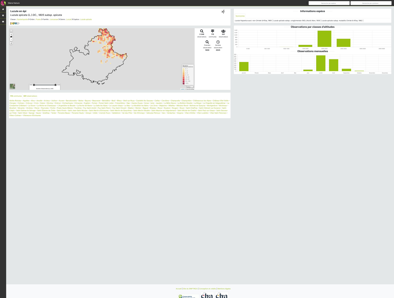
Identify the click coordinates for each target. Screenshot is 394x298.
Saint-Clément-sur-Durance (209, 108)
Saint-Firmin (61, 110)
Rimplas (153, 108)
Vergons (180, 113)
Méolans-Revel (182, 105)
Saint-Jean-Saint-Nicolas (77, 110)
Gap (128, 103)
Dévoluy (50, 103)
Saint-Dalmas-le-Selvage (26, 110)
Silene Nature (13, 3)
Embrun (58, 103)
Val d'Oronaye (139, 113)
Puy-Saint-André (89, 108)
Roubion (167, 108)
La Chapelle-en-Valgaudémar (214, 103)
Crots (36, 103)
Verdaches (171, 113)
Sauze (38, 113)
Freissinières (120, 103)
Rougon (175, 108)
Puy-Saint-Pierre (104, 108)
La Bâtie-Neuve (170, 103)
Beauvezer (96, 101)
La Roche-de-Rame (84, 105)
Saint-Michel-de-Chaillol (187, 110)
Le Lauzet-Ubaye (116, 105)
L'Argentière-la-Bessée (66, 105)
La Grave (31, 105)
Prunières (78, 108)
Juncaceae (54, 19)
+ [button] (11, 34)
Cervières (165, 101)
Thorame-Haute (78, 113)
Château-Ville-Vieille (220, 101)
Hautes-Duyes (137, 103)
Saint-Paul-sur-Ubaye (206, 110)
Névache (21, 108)
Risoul (160, 108)
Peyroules (45, 108)
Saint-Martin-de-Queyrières (121, 110)
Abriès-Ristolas (15, 101)
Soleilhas (46, 113)
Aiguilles (26, 101)
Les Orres (154, 105)
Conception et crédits (207, 289)
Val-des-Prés (127, 113)
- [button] (11, 40)
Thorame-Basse (64, 113)
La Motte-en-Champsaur (46, 105)
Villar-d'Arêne (190, 113)
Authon (54, 101)
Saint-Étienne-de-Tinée (46, 110)
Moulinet (12, 108)
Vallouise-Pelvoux (153, 113)
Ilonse (146, 103)
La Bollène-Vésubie (185, 103)
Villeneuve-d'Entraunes (32, 115)
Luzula (68, 19)
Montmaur (223, 105)
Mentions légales (224, 289)
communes (16, 96)
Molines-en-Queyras (197, 105)
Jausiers (159, 103)
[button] (11, 37)
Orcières (29, 108)
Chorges (12, 103)
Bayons (88, 101)
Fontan (94, 103)
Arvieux (47, 101)
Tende (53, 113)
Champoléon (186, 101)
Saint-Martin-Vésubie (141, 110)
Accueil (179, 289)
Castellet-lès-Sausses (144, 101)
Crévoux (29, 103)
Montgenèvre (212, 105)
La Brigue (197, 103)
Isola (152, 103)
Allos (33, 101)
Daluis (42, 103)
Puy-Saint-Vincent (119, 108)
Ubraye (88, 113)
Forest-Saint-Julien (106, 103)
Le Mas (127, 105)
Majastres (163, 105)
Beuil (113, 101)
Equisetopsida (22, 19)
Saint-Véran (22, 113)
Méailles (172, 105)
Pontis (52, 108)
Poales (38, 19)
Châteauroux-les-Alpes (202, 101)
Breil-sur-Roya (128, 101)
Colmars (21, 103)
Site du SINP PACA (190, 289)
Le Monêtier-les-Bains (140, 105)
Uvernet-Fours (104, 113)
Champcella (175, 101)
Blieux (119, 101)
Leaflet (182, 89)
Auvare (61, 101)
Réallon (131, 108)
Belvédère (106, 101)
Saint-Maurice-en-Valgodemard (163, 110)
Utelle (95, 113)
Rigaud (145, 108)
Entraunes (78, 103)
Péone (36, 108)
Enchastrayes (67, 103)
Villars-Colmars (15, 115)
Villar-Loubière (202, 113)
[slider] (34, 85)
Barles (80, 101)
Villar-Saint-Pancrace (218, 113)
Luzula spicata (86, 19)
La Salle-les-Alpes (101, 105)
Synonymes (240, 16)
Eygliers (87, 103)
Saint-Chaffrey (191, 108)
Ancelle (39, 101)
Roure (182, 108)
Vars (163, 113)
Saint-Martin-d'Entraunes (99, 110)
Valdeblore (116, 113)
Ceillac (157, 101)
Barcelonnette (71, 101)
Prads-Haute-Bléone (65, 108)
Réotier (138, 108)
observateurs (30, 96)
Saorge (31, 113)
